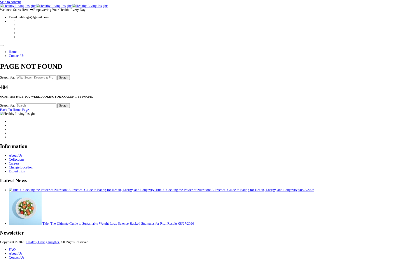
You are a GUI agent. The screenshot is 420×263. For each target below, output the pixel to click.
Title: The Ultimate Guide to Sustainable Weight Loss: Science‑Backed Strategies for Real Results (109, 223)
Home (13, 52)
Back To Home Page (14, 110)
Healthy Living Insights (42, 242)
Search (63, 77)
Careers (14, 163)
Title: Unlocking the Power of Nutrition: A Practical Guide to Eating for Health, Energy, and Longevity (226, 190)
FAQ (12, 249)
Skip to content (10, 2)
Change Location (21, 167)
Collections (16, 159)
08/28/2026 (306, 190)
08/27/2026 (186, 223)
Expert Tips (17, 171)
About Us (15, 155)
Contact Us (16, 56)
